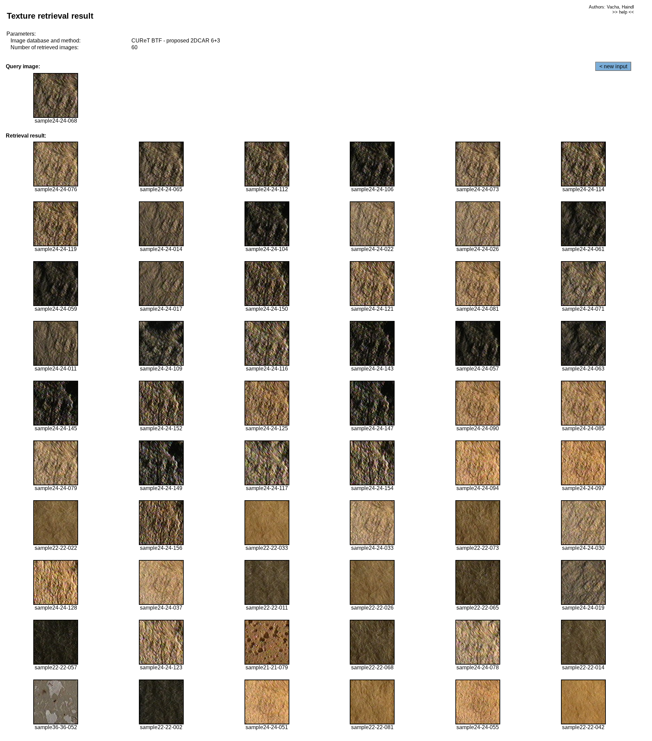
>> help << (623, 12)
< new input (613, 66)
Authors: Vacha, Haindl (611, 7)
